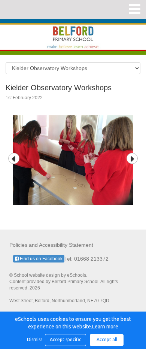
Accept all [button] (107, 339)
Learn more (105, 327)
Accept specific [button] (65, 339)
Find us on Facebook (41, 258)
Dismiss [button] (34, 339)
